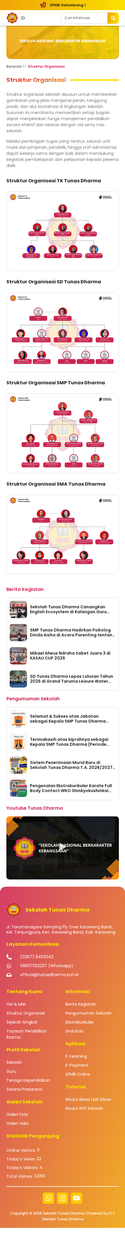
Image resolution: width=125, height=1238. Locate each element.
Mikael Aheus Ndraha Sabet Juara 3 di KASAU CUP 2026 (70, 656)
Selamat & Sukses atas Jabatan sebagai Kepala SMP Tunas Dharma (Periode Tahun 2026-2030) (68, 719)
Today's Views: (21, 1159)
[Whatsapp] (48, 1198)
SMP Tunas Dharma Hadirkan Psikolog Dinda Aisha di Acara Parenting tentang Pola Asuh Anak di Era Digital (72, 633)
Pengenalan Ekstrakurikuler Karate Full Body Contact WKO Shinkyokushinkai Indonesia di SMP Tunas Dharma (71, 788)
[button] (62, 848)
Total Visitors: (20, 1176)
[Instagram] (62, 1198)
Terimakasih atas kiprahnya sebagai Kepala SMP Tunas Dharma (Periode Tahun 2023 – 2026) (69, 742)
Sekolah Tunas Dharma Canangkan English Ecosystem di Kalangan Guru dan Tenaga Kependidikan (68, 609)
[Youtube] (76, 1198)
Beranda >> (16, 66)
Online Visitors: (21, 1150)
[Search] (113, 18)
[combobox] (84, 18)
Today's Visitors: (23, 1168)
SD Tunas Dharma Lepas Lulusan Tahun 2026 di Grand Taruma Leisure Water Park (71, 679)
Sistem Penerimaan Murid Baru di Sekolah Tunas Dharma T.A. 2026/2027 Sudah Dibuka (71, 765)
